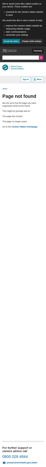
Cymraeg (38, 51)
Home (5, 89)
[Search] (41, 58)
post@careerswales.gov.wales (24, 462)
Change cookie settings (31, 41)
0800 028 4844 (15, 456)
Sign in (26, 79)
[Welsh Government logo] (9, 52)
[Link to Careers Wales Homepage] (13, 67)
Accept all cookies (11, 41)
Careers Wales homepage (24, 127)
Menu (39, 79)
